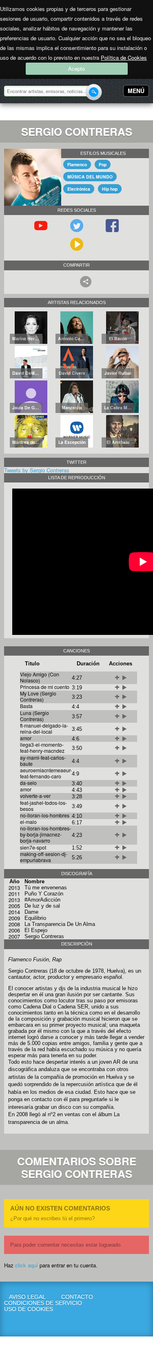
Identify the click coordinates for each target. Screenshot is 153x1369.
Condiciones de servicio (27, 1303)
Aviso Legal (27, 1297)
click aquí (26, 1265)
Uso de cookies (27, 1309)
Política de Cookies (124, 57)
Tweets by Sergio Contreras (36, 470)
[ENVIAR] (93, 92)
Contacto (77, 1297)
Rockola (30, 113)
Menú (136, 91)
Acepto (76, 68)
